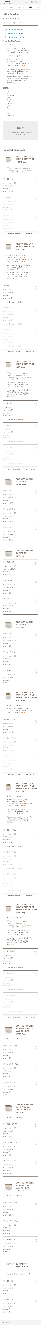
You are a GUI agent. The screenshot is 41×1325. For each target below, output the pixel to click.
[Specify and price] (7, 2)
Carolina (21, 7)
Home (11, 7)
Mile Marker (36, 7)
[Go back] (4, 7)
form (23, 65)
